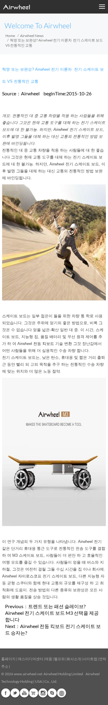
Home (10, 35)
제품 (48, 659)
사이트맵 (90, 659)
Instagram (42, 692)
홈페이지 (8, 659)
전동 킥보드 (43, 343)
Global (61, 692)
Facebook (5, 692)
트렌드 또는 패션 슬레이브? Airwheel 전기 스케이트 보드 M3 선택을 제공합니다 (52, 612)
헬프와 (59, 659)
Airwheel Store (33, 692)
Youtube (24, 692)
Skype (52, 692)
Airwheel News (32, 35)
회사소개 (74, 659)
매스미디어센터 (30, 659)
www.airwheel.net (28, 674)
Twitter (15, 692)
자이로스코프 (29, 576)
